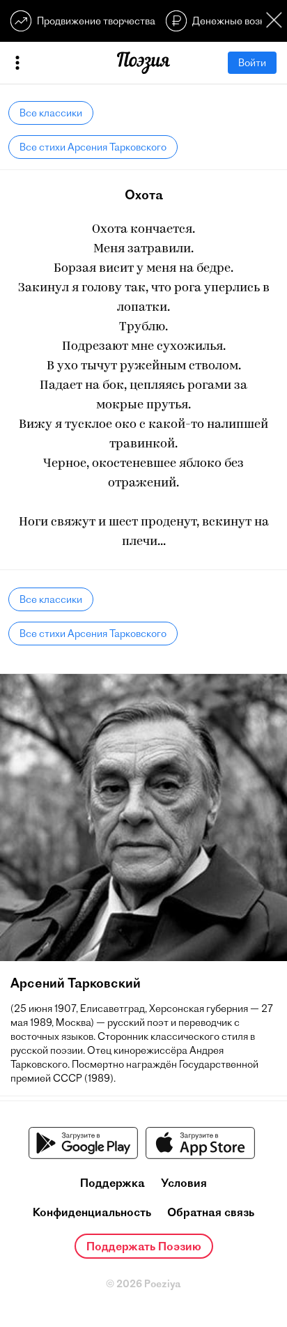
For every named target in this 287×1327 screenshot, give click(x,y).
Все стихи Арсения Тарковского (93, 147)
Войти (252, 62)
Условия (184, 1183)
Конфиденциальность (92, 1212)
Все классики (51, 113)
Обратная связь (210, 1212)
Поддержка (112, 1183)
